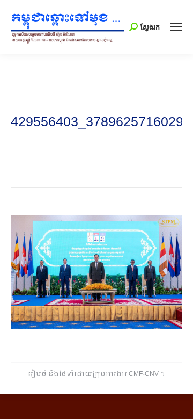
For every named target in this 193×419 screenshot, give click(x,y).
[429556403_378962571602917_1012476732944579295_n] (96, 272)
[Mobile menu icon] (176, 27)
